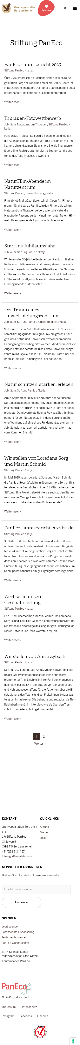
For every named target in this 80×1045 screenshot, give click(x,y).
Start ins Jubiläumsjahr (29, 246)
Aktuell (44, 827)
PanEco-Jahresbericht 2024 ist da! (39, 528)
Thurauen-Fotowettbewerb (32, 118)
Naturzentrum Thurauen (32, 124)
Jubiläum (10, 124)
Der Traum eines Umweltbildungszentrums (32, 313)
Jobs (43, 838)
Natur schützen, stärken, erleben (38, 384)
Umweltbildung (35, 193)
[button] (65, 8)
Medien (44, 832)
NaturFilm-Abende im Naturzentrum (27, 184)
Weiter (40, 743)
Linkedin (42, 1016)
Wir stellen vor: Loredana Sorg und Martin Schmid (36, 461)
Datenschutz (29, 1007)
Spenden (46, 10)
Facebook (26, 1016)
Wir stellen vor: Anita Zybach (34, 656)
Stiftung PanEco (14, 70)
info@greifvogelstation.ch (18, 856)
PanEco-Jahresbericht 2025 (32, 64)
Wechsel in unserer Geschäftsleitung (24, 600)
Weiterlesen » (12, 101)
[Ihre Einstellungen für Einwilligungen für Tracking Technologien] (73, 1041)
